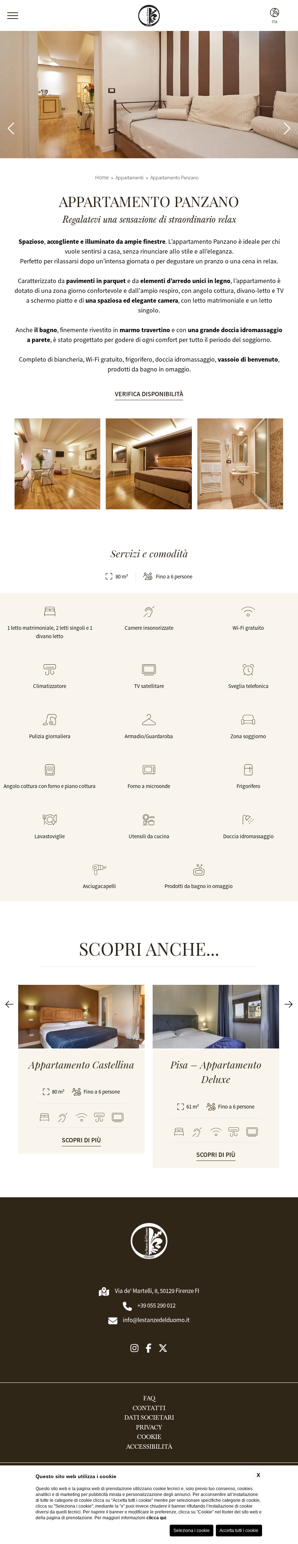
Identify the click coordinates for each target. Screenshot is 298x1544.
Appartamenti (130, 178)
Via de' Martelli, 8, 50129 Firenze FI (157, 1291)
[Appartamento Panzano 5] (149, 463)
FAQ (149, 1398)
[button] (9, 1005)
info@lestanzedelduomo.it (156, 1320)
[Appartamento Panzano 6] (240, 463)
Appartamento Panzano (174, 178)
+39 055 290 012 (156, 1305)
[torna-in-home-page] (148, 1242)
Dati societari (149, 1417)
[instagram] (134, 1349)
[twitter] (163, 1349)
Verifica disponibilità (149, 394)
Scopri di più (81, 1140)
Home (102, 177)
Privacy (149, 1427)
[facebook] (149, 1349)
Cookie (149, 1437)
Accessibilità (149, 1447)
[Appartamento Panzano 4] (57, 463)
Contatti (149, 1408)
